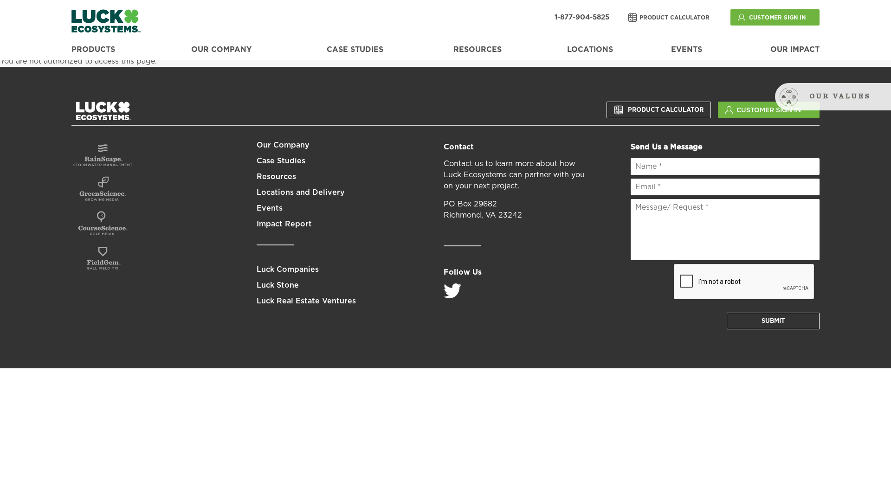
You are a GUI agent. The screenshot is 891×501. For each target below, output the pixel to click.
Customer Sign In (777, 17)
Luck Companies (288, 269)
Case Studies (281, 161)
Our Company (221, 49)
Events (686, 49)
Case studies (355, 49)
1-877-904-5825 (582, 17)
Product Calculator (674, 17)
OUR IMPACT (795, 49)
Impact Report (284, 224)
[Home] (106, 20)
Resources (477, 49)
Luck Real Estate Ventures (306, 301)
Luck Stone (278, 285)
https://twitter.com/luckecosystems (452, 290)
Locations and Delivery (301, 192)
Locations (590, 49)
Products (93, 49)
